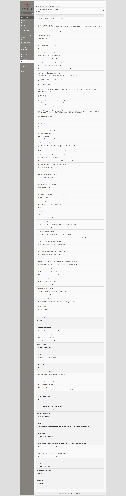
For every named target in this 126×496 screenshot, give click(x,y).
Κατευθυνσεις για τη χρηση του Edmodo (47, 357)
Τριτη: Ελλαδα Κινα (42, 38)
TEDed (40, 214)
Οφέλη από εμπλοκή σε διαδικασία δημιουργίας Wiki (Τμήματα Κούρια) (54, 234)
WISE (39, 377)
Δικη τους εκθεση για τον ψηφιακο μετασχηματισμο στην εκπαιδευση (54, 453)
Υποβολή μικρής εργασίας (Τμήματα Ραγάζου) (48, 254)
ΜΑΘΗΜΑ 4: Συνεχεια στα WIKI (45, 350)
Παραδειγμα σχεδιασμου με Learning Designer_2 (49, 55)
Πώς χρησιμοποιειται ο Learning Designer (47, 45)
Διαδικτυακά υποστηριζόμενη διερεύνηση (48, 371)
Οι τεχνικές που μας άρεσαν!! (45, 217)
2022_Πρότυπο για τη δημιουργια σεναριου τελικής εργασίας (52, 251)
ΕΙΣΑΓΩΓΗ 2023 (41, 460)
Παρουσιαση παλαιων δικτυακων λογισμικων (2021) (50, 191)
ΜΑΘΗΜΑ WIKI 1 (42, 344)
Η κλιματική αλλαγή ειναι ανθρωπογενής (47, 334)
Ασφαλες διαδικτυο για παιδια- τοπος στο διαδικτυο (50, 204)
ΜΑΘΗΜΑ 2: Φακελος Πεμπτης (45, 347)
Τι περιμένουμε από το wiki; (44, 227)
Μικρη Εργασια (41, 483)
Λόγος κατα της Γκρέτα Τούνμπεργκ (46, 337)
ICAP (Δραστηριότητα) (43, 211)
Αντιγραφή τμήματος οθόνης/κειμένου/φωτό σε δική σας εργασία (53, 72)
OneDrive (40, 207)
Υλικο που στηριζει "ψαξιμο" (45, 470)
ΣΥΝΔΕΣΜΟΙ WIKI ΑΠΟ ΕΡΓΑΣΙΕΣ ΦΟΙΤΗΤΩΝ (48, 476)
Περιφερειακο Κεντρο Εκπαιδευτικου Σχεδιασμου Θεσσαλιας (51, 194)
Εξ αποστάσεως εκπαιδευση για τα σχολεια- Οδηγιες (50, 130)
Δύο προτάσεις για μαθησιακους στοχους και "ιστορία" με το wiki (53, 164)
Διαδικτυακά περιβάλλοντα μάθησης (48, 6)
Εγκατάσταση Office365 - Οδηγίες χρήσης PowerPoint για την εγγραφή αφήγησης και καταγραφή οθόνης (61, 238)
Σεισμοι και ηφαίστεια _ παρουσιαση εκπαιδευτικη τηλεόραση (52, 374)
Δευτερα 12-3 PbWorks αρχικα (45, 288)
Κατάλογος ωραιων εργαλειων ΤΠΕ (46, 133)
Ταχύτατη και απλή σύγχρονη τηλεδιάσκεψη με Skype (50, 79)
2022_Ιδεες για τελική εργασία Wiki (46, 248)
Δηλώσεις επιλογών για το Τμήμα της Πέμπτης (48, 271)
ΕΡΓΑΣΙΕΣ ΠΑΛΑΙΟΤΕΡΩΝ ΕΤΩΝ (45, 396)
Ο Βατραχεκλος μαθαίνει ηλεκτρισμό (46, 387)
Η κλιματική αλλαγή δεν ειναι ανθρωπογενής (48, 330)
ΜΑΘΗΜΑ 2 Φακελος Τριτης (44, 327)
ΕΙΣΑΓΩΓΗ (40, 320)
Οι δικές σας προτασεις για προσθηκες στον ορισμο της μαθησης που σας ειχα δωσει (57, 145)
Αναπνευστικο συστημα (43, 361)
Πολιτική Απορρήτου (78, 493)
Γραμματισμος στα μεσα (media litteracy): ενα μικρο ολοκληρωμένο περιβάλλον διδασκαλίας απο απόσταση (63, 426)
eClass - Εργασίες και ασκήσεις (45, 120)
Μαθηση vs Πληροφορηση (44, 413)
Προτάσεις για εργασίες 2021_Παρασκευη (47, 184)
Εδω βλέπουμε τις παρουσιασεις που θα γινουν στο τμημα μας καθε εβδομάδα (55, 154)
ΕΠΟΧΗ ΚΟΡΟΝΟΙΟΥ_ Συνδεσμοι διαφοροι (47, 409)
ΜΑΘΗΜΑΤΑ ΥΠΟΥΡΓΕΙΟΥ (44, 136)
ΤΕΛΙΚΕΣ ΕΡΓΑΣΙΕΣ (42, 487)
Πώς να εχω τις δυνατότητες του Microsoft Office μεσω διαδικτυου (53, 100)
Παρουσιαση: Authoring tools (45, 284)
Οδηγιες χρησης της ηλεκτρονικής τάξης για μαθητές (50, 62)
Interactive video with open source (46, 22)
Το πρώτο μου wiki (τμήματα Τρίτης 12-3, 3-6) (48, 221)
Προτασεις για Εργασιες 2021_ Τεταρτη (47, 181)
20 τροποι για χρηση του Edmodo (46, 170)
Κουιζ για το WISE (42, 306)
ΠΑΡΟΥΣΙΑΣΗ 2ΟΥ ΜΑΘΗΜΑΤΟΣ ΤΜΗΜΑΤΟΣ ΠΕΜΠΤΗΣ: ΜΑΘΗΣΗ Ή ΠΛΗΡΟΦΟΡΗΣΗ (57, 264)
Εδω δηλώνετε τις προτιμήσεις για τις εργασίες (49, 32)
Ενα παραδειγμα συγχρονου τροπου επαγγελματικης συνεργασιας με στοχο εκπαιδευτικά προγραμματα (62, 443)
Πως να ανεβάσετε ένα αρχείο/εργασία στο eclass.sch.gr (51, 110)
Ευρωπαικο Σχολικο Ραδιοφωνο (45, 197)
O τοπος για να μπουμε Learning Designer (47, 48)
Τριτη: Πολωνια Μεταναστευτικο (45, 42)
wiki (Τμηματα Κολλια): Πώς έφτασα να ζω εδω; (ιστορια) (51, 18)
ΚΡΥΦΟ (39, 399)
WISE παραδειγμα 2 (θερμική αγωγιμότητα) (48, 384)
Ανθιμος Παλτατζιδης (43, 309)
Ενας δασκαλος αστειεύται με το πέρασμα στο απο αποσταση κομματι (54, 68)
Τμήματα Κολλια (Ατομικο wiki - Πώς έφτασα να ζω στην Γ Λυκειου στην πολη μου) (56, 224)
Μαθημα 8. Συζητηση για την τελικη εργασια (48, 157)
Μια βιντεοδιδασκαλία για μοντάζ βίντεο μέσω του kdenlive (51, 244)
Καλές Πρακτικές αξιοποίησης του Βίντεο (47, 281)
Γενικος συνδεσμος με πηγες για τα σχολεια (48, 126)
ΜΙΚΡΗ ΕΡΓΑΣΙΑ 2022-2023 (44, 466)
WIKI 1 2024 (40, 473)
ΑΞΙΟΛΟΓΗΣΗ (41, 364)
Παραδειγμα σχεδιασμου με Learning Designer (48, 52)
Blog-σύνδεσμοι (41, 433)
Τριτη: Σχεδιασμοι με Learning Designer (47, 58)
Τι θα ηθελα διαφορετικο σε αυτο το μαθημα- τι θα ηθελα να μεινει (53, 291)
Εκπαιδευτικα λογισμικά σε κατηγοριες (47, 174)
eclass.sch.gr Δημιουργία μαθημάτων (46, 116)
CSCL (39, 354)
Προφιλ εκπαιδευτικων (43, 440)
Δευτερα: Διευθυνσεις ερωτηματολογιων (47, 35)
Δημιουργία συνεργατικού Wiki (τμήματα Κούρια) (49, 241)
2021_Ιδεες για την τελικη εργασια (46, 177)
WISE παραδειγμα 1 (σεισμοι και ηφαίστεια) (48, 381)
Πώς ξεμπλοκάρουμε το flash (44, 95)
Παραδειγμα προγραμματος (44, 450)
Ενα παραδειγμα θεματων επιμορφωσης (47, 456)
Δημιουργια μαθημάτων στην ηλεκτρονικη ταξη (49, 65)
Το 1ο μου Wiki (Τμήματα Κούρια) (45, 231)
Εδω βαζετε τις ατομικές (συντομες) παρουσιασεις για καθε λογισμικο (53, 142)
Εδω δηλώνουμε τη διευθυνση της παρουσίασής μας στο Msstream (53, 150)
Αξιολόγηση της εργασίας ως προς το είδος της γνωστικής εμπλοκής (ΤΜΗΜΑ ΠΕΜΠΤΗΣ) (58, 261)
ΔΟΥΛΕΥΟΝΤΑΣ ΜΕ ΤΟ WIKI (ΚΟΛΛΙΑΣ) (46, 430)
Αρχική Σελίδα (38, 6)
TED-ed (39, 463)
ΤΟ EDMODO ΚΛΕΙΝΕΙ (43, 258)
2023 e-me (40, 480)
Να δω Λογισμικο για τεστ (44, 187)
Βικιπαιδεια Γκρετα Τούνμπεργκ (45, 25)
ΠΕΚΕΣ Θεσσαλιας (42, 123)
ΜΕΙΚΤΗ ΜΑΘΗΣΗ (42, 419)
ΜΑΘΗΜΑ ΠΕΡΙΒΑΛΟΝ (43, 324)
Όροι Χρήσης (71, 493)
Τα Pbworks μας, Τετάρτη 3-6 (45, 298)
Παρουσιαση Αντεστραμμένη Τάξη (46, 278)
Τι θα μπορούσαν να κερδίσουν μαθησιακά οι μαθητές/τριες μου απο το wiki (55, 160)
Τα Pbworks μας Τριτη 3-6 (44, 294)
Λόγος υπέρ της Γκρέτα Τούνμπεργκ (46, 340)
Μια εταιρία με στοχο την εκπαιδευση (47, 446)
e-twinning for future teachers (45, 416)
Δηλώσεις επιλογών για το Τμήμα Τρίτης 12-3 (48, 268)
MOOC (39, 423)
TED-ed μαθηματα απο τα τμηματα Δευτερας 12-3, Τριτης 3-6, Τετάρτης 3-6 (55, 274)
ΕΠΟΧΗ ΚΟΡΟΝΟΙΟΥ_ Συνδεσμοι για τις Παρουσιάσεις (50, 403)
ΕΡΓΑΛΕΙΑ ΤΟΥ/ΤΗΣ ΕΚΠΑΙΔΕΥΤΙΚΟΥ (46, 436)
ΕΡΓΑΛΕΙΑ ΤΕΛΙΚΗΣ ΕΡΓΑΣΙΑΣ (44, 393)
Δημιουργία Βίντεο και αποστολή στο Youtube (48, 88)
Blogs (39, 367)
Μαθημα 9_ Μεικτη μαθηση (44, 167)
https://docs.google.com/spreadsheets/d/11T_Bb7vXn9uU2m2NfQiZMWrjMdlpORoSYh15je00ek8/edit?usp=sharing (63, 201)
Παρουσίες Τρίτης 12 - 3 (43, 84)
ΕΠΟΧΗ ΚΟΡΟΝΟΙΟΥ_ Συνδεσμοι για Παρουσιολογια (50, 406)
